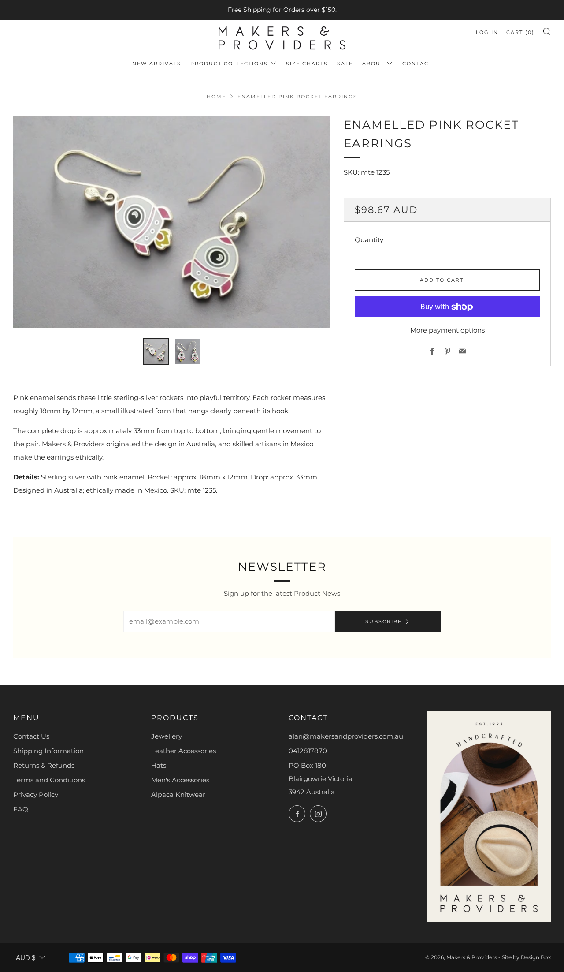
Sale (345, 63)
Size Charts (307, 63)
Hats (158, 765)
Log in (487, 32)
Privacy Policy (35, 794)
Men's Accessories (180, 780)
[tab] (156, 351)
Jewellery (166, 736)
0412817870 (308, 751)
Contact (417, 63)
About (373, 63)
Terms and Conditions (49, 780)
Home (216, 96)
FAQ (20, 809)
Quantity (369, 240)
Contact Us (31, 736)
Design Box (536, 957)
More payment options (447, 330)
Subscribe (383, 621)
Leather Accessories (183, 751)
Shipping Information (48, 751)
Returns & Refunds (43, 765)
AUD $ (25, 957)
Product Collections (229, 63)
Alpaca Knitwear (178, 794)
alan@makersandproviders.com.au (346, 736)
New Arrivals (156, 63)
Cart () (520, 32)
